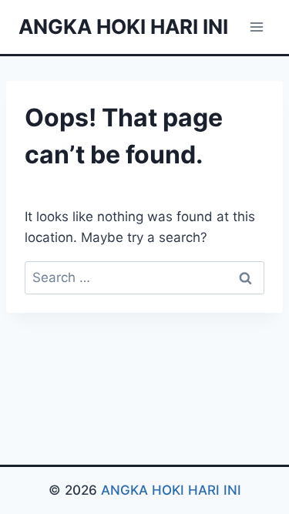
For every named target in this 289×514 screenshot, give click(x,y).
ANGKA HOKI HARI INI (171, 490)
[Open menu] (256, 27)
